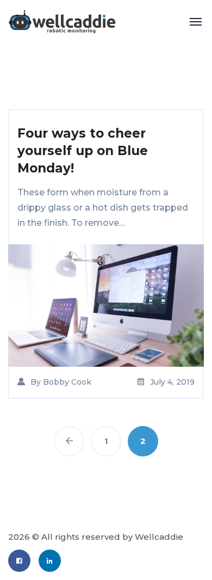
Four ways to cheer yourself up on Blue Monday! (82, 151)
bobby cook (67, 382)
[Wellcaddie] (61, 21)
